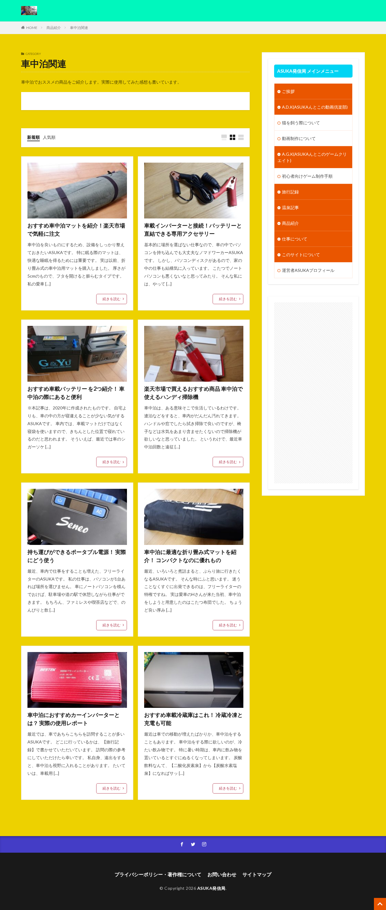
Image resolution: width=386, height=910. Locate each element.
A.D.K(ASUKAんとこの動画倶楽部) (315, 107)
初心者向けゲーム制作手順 (307, 176)
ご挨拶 (288, 91)
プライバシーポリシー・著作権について (158, 874)
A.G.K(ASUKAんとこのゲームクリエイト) (312, 157)
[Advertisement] (313, 392)
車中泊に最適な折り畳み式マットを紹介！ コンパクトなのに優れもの (190, 556)
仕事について (294, 238)
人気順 (49, 137)
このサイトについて (301, 254)
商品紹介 (53, 27)
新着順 (33, 137)
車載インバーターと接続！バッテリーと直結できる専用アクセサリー (193, 229)
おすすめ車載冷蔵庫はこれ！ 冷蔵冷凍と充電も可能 (193, 718)
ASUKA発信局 (211, 888)
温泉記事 (290, 207)
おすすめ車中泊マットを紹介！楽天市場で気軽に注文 (76, 229)
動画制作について (299, 138)
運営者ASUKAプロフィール (308, 270)
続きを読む (112, 299)
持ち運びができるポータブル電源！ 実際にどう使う (76, 556)
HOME (31, 27)
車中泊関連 (79, 27)
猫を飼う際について (301, 122)
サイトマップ (256, 874)
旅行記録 (290, 191)
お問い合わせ (221, 874)
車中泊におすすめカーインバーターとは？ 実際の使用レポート (73, 718)
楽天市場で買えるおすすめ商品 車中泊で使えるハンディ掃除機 (193, 392)
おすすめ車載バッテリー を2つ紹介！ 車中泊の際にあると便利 (76, 392)
